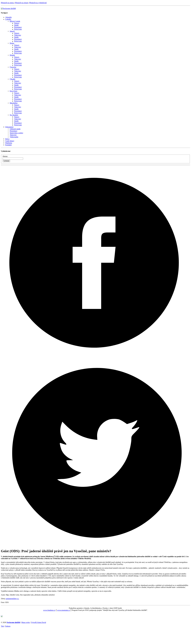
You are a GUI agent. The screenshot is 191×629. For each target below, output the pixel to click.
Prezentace (18, 27)
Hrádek (12, 55)
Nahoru (7, 626)
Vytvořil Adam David (38, 622)
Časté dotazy (9, 141)
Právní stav (18, 29)
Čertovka (13, 67)
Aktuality (8, 17)
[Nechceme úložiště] (8, 8)
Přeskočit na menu (7, 3)
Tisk (2, 626)
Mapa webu (25, 622)
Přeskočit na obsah (21, 3)
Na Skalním (14, 115)
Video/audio (14, 137)
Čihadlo (12, 79)
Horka (12, 43)
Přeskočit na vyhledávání (38, 3)
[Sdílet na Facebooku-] (95, 355)
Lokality (8, 19)
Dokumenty (9, 127)
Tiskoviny (17, 35)
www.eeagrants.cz (63, 610)
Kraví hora (13, 91)
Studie (16, 25)
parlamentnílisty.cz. (12, 599)
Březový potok (15, 21)
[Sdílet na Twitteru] (95, 546)
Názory (16, 23)
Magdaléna (13, 103)
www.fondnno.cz (49, 610)
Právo (7, 139)
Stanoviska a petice (16, 133)
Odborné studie (15, 129)
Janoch (12, 31)
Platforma (8, 143)
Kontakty (8, 145)
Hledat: (5, 156)
